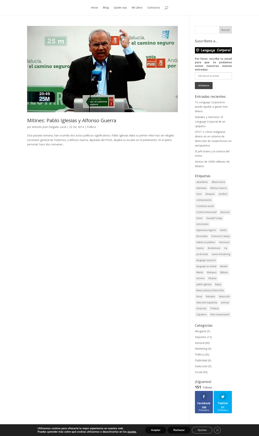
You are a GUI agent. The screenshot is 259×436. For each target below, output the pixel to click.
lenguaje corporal (206, 260)
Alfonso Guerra (218, 188)
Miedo (199, 272)
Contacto (153, 7)
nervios (200, 278)
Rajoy (218, 284)
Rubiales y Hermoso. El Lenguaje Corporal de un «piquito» (210, 121)
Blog (106, 7)
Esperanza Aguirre (206, 230)
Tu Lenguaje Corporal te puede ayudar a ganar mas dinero (211, 106)
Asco (199, 194)
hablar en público (205, 242)
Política (91, 127)
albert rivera (218, 182)
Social (198, 372)
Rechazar (179, 430)
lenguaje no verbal (206, 266)
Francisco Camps (220, 236)
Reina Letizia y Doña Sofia (210, 290)
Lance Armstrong (221, 254)
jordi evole (202, 254)
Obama (212, 278)
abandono (202, 182)
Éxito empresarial (219, 314)
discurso (225, 212)
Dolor (199, 218)
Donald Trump (214, 218)
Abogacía (200, 331)
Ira (225, 248)
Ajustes (202, 430)
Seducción (224, 296)
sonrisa (225, 302)
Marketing (201, 348)
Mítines (224, 272)
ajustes (131, 432)
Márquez (212, 272)
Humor (200, 248)
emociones (202, 224)
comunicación (203, 200)
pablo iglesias (203, 284)
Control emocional (206, 212)
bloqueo (210, 194)
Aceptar (155, 430)
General (199, 343)
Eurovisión (202, 236)
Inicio (94, 7)
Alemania (201, 188)
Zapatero (201, 314)
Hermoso (224, 242)
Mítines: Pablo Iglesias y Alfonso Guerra (71, 120)
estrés (223, 230)
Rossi (199, 296)
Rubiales (210, 296)
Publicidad (201, 360)
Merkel (223, 266)
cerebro (223, 194)
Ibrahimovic (214, 248)
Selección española (206, 302)
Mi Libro (137, 7)
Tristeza (214, 308)
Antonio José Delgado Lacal (49, 127)
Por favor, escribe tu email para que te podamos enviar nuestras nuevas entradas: (213, 64)
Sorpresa (201, 308)
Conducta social (205, 206)
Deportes (200, 337)
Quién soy (120, 7)
